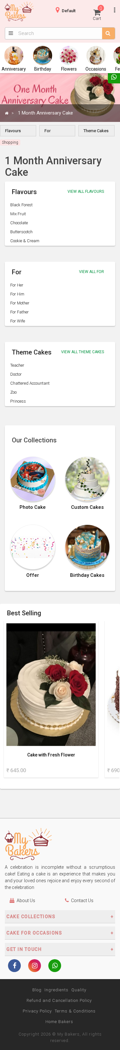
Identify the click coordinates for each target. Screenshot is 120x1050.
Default (69, 10)
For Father (19, 312)
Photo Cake (33, 507)
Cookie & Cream (24, 240)
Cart (97, 13)
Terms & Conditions (75, 1011)
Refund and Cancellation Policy (59, 1000)
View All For (91, 271)
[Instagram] (34, 966)
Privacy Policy (37, 1011)
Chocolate (19, 222)
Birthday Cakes (87, 575)
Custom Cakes (87, 507)
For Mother (19, 303)
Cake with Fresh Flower (51, 755)
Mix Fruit (18, 213)
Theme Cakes (96, 130)
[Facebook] (14, 966)
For (47, 130)
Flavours (13, 130)
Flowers (69, 69)
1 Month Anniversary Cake (45, 113)
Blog (37, 989)
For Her (16, 285)
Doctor (16, 374)
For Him (17, 294)
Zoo (13, 392)
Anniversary (14, 69)
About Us (26, 900)
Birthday (42, 69)
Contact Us (82, 900)
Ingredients (56, 989)
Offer (32, 575)
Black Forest (21, 204)
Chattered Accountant (30, 383)
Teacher (17, 365)
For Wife (17, 321)
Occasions (95, 69)
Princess (18, 401)
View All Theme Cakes (82, 352)
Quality (78, 989)
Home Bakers (59, 1021)
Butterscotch (21, 231)
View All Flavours (86, 191)
